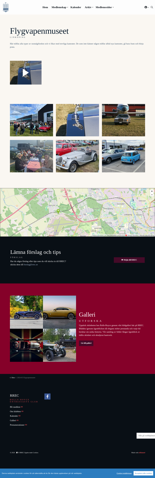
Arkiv (88, 7)
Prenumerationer (17, 425)
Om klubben (15, 411)
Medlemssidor (104, 7)
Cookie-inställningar (124, 473)
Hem (45, 7)
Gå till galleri (86, 343)
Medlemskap (59, 7)
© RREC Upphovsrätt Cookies (28, 452)
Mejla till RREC (130, 260)
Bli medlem (15, 407)
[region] (77, 473)
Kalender (75, 7)
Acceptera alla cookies (143, 473)
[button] (26, 73)
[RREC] (6, 7)
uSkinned (142, 452)
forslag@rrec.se (31, 264)
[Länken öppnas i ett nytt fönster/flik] (47, 396)
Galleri (13, 420)
